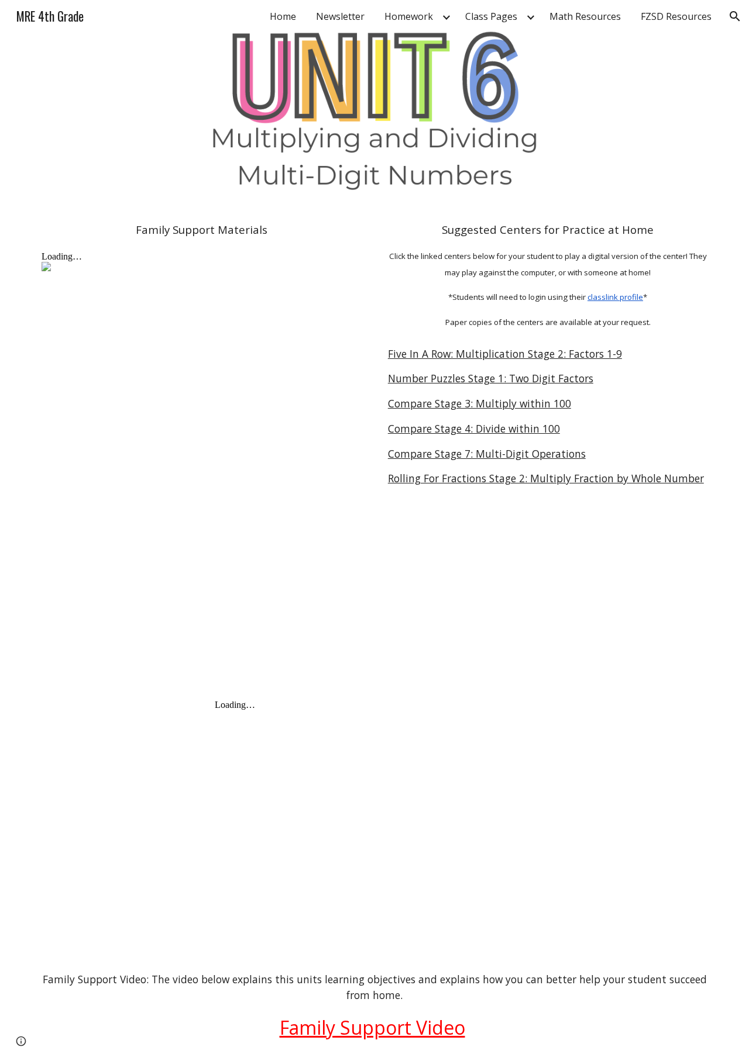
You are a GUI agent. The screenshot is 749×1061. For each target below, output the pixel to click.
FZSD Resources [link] (676, 16)
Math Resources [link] (585, 16)
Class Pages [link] (491, 16)
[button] (735, 16)
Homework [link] (408, 16)
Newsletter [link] (340, 16)
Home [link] (283, 16)
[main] (201, 230)
